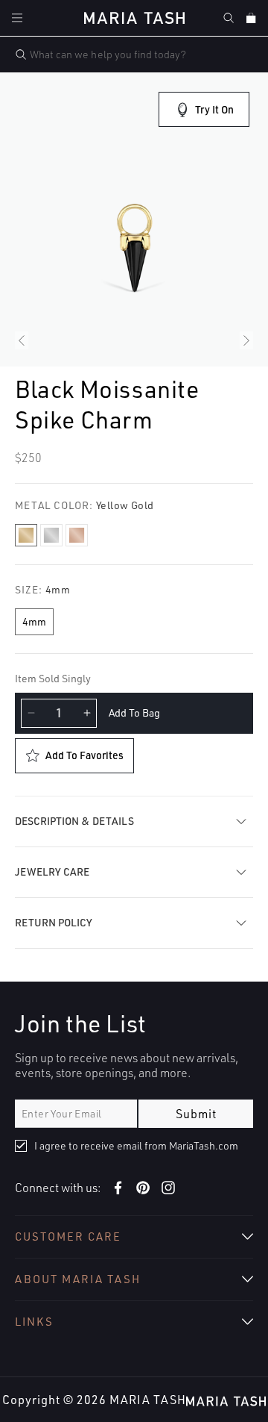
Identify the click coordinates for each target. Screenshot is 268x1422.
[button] (17, 18)
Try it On (214, 109)
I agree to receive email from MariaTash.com (136, 1145)
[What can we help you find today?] (21, 54)
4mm (34, 621)
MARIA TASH (147, 1399)
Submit (196, 1113)
